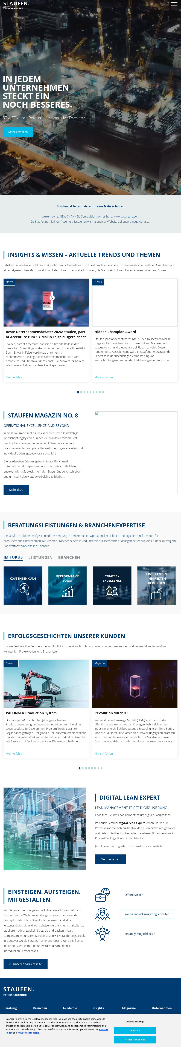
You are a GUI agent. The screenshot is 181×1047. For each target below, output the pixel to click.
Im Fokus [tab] (13, 557)
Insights (98, 1008)
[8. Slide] (96, 392)
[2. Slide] (78, 392)
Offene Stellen (134, 895)
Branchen (40, 1008)
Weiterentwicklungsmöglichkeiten (147, 914)
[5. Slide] (87, 392)
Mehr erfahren (18, 132)
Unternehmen (162, 1008)
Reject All (135, 1030)
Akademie (70, 1008)
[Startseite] (16, 5)
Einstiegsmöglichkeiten (140, 934)
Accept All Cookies (135, 1039)
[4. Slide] (84, 392)
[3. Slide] (81, 392)
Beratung (10, 1008)
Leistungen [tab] (40, 557)
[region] (90, 1030)
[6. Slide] (90, 392)
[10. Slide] (103, 392)
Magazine (129, 1008)
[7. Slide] (93, 392)
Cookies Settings (135, 1021)
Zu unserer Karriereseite (25, 964)
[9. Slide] (100, 392)
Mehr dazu (16, 490)
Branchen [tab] (69, 557)
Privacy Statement (28, 1032)
